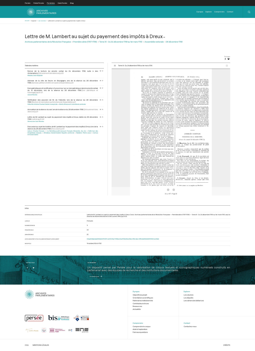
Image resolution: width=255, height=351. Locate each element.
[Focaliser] (102, 71)
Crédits (226, 345)
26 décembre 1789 (174, 42)
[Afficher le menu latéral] (115, 65)
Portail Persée (38, 3)
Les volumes (42, 21)
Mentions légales (41, 345)
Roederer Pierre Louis (83, 133)
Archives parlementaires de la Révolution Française (48, 42)
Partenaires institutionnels (143, 300)
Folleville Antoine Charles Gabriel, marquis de (42, 104)
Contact (230, 12)
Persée (27, 3)
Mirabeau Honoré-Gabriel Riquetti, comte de (59, 133)
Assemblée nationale (154, 42)
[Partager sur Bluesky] (228, 59)
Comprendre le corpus (141, 326)
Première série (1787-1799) (85, 42)
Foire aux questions (140, 332)
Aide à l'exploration (140, 329)
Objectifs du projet (140, 295)
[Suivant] (174, 190)
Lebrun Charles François (35, 131)
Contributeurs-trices (141, 303)
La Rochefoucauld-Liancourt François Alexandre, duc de (66, 131)
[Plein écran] (227, 65)
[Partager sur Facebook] (225, 59)
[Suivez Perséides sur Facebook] (27, 267)
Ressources (137, 306)
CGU (27, 345)
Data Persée (62, 3)
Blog (71, 3)
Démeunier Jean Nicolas (35, 121)
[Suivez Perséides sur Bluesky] (33, 267)
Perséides (51, 3)
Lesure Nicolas (32, 94)
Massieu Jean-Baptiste (35, 75)
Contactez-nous (190, 326)
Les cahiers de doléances (194, 300)
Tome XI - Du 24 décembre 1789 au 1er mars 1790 (120, 42)
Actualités (137, 309)
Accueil (27, 20)
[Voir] (164, 36)
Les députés (188, 298)
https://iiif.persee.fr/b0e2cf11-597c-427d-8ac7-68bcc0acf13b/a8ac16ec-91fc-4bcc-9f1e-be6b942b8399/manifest (123, 239)
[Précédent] (168, 190)
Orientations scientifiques (143, 298)
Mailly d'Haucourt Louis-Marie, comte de (72, 104)
